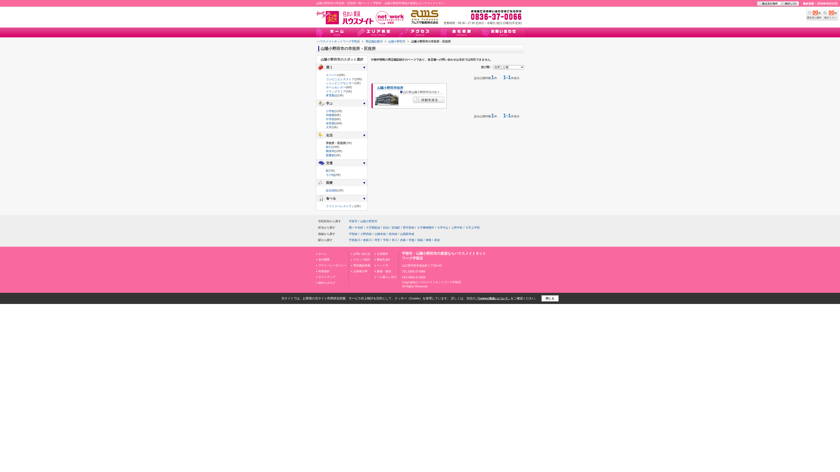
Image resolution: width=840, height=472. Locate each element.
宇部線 (353, 234)
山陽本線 (380, 234)
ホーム (322, 253)
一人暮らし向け (387, 277)
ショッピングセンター (340, 83)
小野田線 (366, 234)
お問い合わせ (361, 253)
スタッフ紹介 (361, 259)
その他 (330, 175)
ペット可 (382, 265)
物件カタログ (326, 283)
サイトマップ (326, 277)
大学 (329, 127)
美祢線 (393, 234)
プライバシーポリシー (332, 265)
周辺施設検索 (361, 265)
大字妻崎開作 (425, 227)
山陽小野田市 (368, 221)
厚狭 (428, 240)
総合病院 (331, 190)
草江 (394, 240)
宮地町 (396, 227)
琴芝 (377, 240)
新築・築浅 (384, 271)
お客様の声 (360, 271)
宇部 (386, 240)
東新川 (367, 240)
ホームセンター (336, 87)
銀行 (329, 147)
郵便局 (330, 151)
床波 (437, 240)
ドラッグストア (336, 91)
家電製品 (331, 95)
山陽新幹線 (407, 234)
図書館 (330, 155)
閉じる (550, 298)
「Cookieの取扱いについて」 (493, 298)
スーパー (331, 75)
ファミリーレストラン (340, 206)
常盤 (411, 240)
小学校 (330, 111)
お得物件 (382, 253)
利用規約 (324, 271)
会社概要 (324, 259)
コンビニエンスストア (340, 79)
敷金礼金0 (383, 259)
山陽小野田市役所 (390, 88)
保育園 (330, 123)
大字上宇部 (473, 227)
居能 (420, 240)
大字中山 (442, 227)
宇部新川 (354, 240)
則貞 (386, 227)
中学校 (330, 119)
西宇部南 (408, 227)
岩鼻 (403, 240)
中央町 (359, 227)
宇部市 (353, 221)
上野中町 (457, 227)
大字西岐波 (373, 227)
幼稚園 (330, 115)
